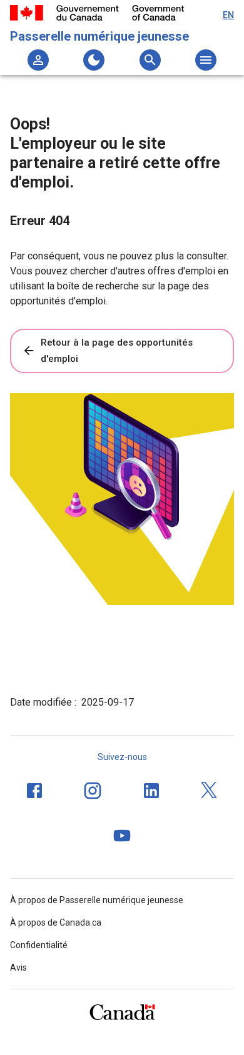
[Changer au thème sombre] (93, 60)
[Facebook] (34, 790)
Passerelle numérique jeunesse (99, 36)
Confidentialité (39, 945)
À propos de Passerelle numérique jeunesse (96, 900)
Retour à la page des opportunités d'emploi (117, 350)
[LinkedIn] (151, 790)
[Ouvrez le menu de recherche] (150, 60)
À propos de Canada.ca (55, 923)
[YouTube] (122, 835)
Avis (18, 967)
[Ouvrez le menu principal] (205, 60)
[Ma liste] (38, 60)
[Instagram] (92, 790)
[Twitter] (209, 790)
